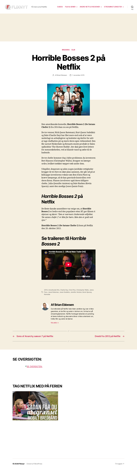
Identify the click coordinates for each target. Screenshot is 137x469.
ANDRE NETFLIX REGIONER (90, 7)
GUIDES (60, 7)
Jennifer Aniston (76, 292)
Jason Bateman (53, 292)
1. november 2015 (78, 75)
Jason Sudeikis (64, 292)
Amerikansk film (53, 290)
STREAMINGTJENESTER (113, 7)
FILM (73, 50)
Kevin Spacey (87, 292)
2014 (46, 290)
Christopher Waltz (82, 290)
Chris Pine (72, 290)
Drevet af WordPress (34, 464)
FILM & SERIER (70, 7)
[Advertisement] (68, 27)
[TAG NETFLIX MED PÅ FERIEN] (39, 405)
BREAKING (66, 50)
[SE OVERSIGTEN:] (39, 372)
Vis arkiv (55, 323)
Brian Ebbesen (62, 75)
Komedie (47, 294)
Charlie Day (64, 290)
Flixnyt (21, 464)
